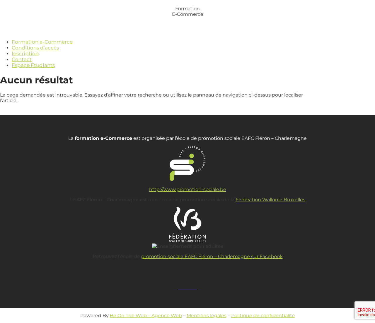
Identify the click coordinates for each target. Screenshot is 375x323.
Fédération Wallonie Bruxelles (270, 199)
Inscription (25, 53)
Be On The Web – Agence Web (146, 315)
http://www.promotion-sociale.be (187, 189)
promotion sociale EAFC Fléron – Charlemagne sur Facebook (212, 256)
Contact (22, 59)
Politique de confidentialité (263, 315)
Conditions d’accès (35, 48)
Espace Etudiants (33, 65)
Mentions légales (206, 315)
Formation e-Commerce (42, 42)
